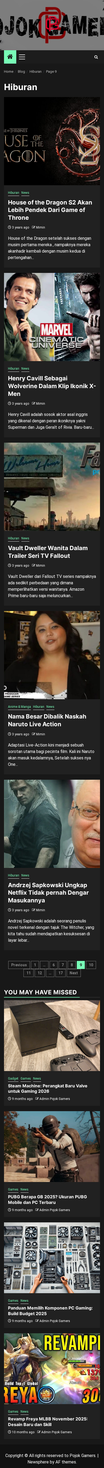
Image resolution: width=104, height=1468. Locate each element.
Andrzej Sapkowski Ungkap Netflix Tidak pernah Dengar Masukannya (48, 893)
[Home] (10, 57)
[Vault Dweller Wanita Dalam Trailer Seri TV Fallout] (52, 487)
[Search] (96, 57)
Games (26, 1078)
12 (40, 973)
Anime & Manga (19, 707)
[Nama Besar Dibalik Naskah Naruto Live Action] (52, 655)
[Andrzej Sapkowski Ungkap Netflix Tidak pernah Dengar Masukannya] (52, 824)
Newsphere (38, 1462)
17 (60, 973)
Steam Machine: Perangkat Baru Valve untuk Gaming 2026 (47, 1088)
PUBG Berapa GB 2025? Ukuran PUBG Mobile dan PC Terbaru (47, 1199)
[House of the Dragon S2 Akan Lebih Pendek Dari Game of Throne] (52, 141)
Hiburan (13, 193)
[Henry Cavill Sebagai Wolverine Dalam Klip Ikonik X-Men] (52, 317)
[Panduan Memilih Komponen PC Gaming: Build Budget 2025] (52, 1257)
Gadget (13, 1078)
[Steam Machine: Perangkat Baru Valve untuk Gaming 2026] (52, 1035)
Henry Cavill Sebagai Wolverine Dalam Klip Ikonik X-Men (52, 386)
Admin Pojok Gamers (54, 1099)
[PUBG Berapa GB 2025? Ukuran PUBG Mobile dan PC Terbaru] (52, 1146)
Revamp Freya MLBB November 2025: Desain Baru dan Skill (48, 1421)
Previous (19, 965)
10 (91, 965)
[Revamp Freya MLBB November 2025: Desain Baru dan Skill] (52, 1368)
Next (74, 973)
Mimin (40, 227)
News (25, 193)
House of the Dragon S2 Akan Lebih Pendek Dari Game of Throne (50, 210)
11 (28, 973)
